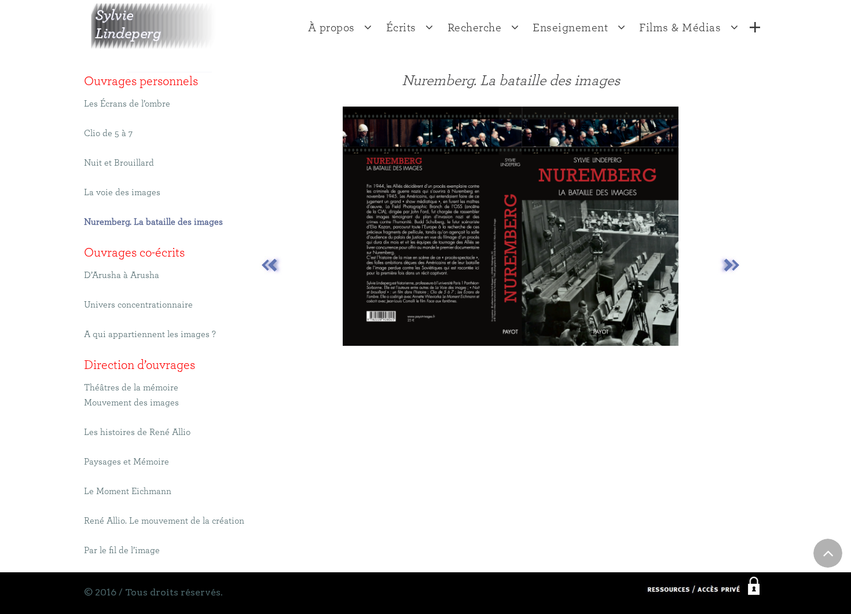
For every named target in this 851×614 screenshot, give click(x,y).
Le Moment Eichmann (127, 491)
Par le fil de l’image (122, 550)
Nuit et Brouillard (119, 162)
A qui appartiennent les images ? (150, 334)
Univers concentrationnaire (138, 304)
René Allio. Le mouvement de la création (164, 520)
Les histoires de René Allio (137, 432)
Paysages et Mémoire (126, 461)
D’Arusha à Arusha (121, 275)
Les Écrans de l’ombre (127, 103)
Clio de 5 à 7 (108, 133)
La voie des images (122, 192)
